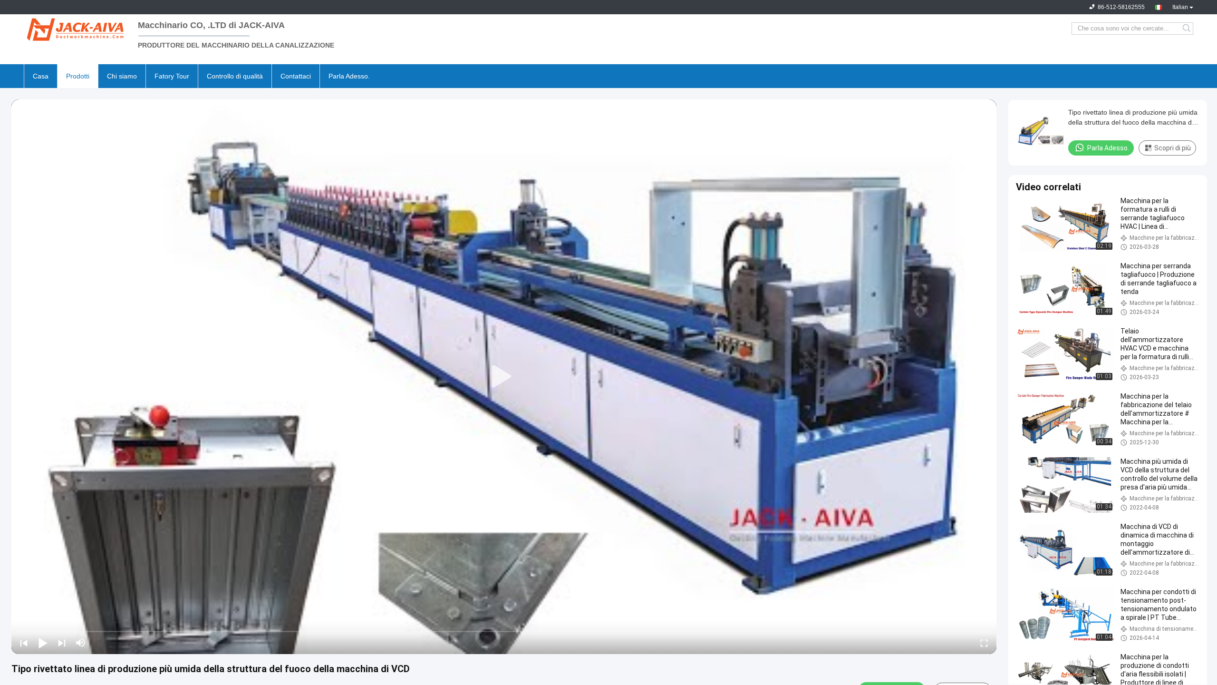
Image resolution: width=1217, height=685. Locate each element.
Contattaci (295, 76)
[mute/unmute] (80, 643)
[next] (61, 643)
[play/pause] (42, 643)
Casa (40, 76)
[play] (504, 377)
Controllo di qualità (235, 76)
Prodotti (77, 76)
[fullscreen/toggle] (984, 643)
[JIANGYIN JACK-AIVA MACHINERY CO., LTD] (76, 28)
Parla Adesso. (349, 76)
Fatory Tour (172, 76)
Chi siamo (122, 76)
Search (1187, 28)
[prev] (23, 643)
